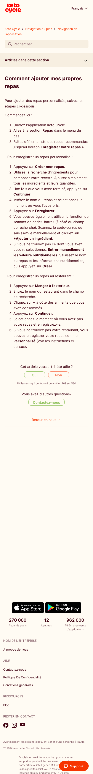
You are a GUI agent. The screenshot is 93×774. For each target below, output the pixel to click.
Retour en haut (44, 420)
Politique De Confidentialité (22, 677)
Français (77, 8)
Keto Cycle (12, 29)
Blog (6, 705)
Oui (34, 375)
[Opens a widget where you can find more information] (74, 766)
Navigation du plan (38, 29)
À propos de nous (15, 649)
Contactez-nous (46, 402)
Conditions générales (18, 685)
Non (58, 375)
